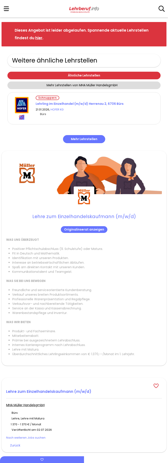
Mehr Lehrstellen (84, 139)
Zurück (15, 445)
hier (38, 38)
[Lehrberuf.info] (84, 9)
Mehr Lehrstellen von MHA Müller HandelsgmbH (82, 85)
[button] (159, 34)
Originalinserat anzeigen (84, 229)
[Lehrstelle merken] (21, 117)
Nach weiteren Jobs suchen (26, 437)
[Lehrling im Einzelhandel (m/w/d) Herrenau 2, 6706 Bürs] (22, 105)
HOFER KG (57, 109)
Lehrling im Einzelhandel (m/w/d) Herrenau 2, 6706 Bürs (80, 104)
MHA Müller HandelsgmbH (25, 405)
